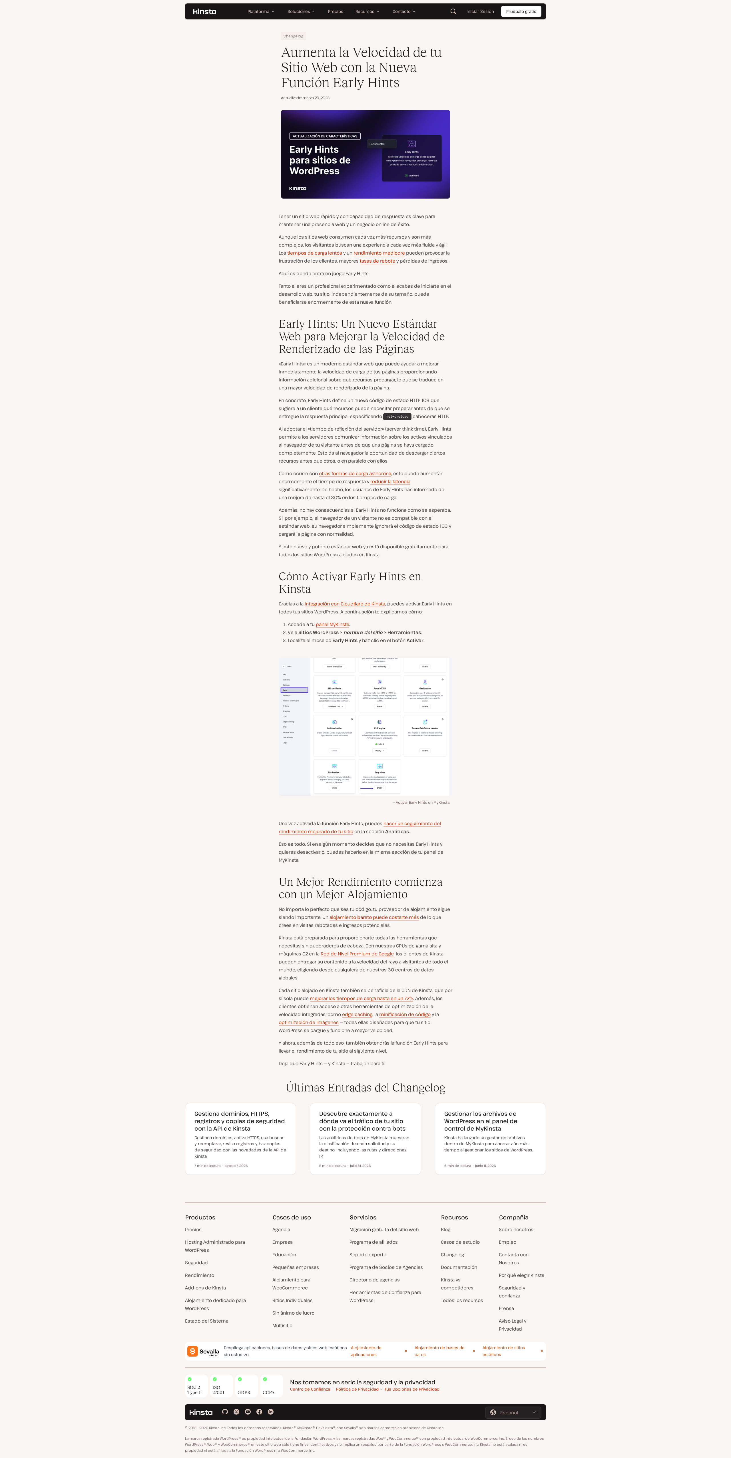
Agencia (281, 1229)
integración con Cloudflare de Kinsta (345, 604)
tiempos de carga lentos (314, 253)
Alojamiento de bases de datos (440, 1351)
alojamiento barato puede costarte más (374, 917)
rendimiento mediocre (379, 253)
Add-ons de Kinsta (205, 1288)
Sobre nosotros (516, 1229)
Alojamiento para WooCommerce (291, 1284)
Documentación (459, 1267)
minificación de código (405, 1014)
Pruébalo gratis (521, 11)
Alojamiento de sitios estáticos (504, 1351)
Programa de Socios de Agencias (386, 1267)
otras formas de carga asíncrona (355, 473)
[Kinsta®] (204, 11)
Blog (445, 1229)
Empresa (282, 1242)
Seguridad (196, 1262)
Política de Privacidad (357, 1389)
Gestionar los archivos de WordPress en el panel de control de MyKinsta (480, 1121)
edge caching (357, 1014)
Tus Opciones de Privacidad (412, 1389)
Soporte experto (368, 1254)
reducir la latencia (390, 481)
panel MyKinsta (332, 624)
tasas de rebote (377, 261)
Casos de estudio (460, 1242)
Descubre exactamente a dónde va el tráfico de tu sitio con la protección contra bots (362, 1121)
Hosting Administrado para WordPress (215, 1246)
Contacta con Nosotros (514, 1258)
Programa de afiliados (374, 1242)
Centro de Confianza (310, 1389)
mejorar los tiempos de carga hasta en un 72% (361, 998)
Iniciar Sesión (480, 11)
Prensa (506, 1308)
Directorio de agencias (375, 1280)
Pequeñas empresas (295, 1267)
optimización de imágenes (309, 1022)
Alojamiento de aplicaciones (366, 1351)
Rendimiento (199, 1275)
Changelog (294, 36)
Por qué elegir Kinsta (521, 1275)
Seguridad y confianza (512, 1292)
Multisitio (282, 1325)
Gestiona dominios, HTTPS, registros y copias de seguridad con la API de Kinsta (239, 1121)
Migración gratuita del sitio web (384, 1229)
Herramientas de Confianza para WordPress (385, 1296)
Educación (284, 1254)
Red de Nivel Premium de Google (357, 954)
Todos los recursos (462, 1300)
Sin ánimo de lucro (293, 1313)
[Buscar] (453, 11)
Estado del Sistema (206, 1321)
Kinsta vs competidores (457, 1284)
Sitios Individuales (292, 1300)
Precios (193, 1229)
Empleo (507, 1242)
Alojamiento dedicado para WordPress (215, 1304)
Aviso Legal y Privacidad (512, 1325)
